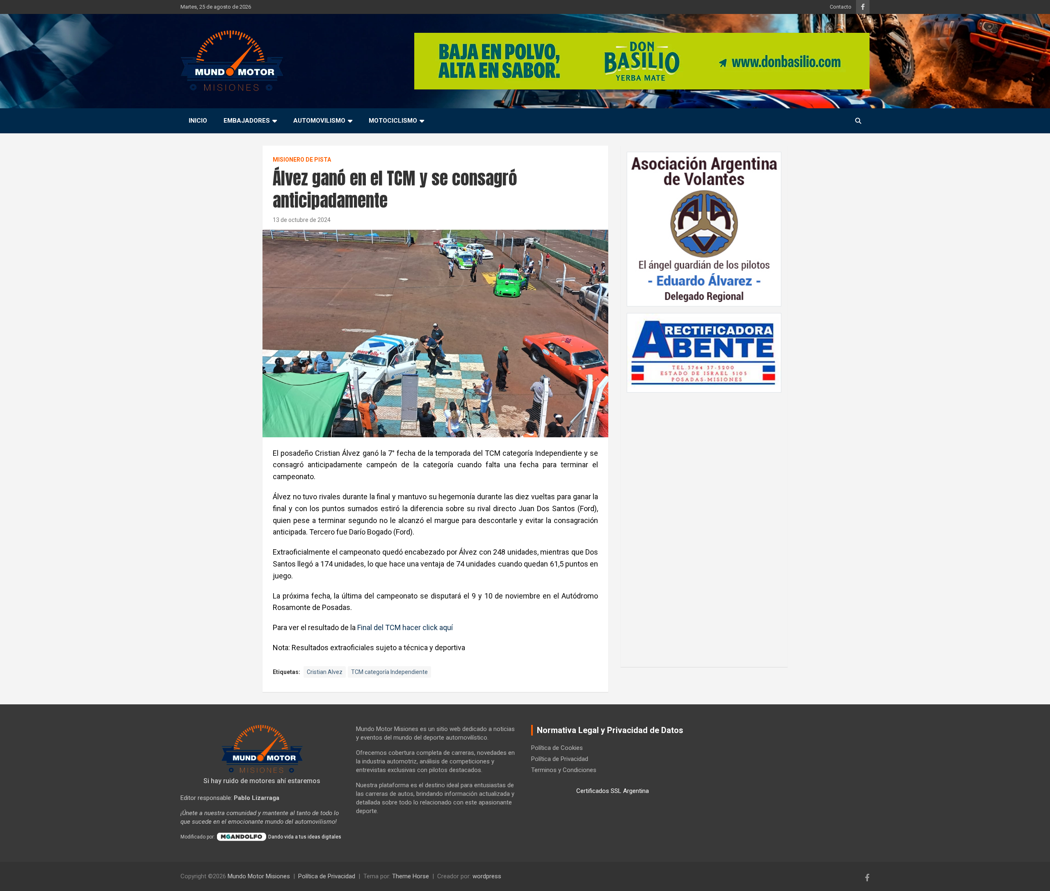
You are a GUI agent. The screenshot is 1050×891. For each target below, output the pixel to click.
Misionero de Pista (302, 159)
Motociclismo (393, 120)
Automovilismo (319, 120)
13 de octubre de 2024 (302, 220)
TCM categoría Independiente (389, 672)
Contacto (840, 7)
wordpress (486, 876)
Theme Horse (410, 876)
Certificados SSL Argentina (612, 791)
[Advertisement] (704, 525)
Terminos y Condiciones (563, 770)
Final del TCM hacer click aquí (405, 627)
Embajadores (247, 120)
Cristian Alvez (324, 672)
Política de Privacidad (559, 759)
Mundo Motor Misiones (259, 876)
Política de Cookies (557, 748)
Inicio (198, 120)
